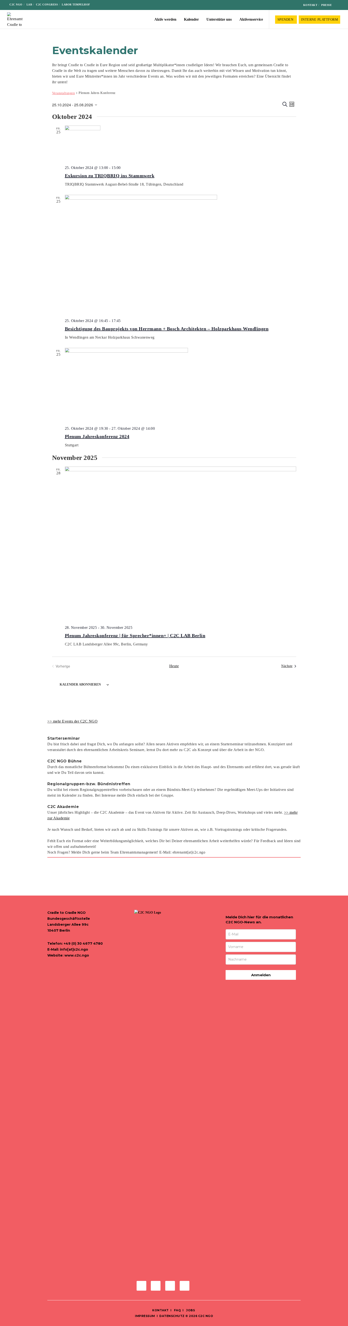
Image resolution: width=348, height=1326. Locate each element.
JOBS (190, 1310)
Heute (174, 666)
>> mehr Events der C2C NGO (72, 721)
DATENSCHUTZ (172, 1316)
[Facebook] (272, 5)
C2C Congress (47, 4)
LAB (29, 4)
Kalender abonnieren (80, 684)
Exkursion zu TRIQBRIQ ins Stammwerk (110, 175)
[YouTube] (294, 5)
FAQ (177, 1310)
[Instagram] (279, 5)
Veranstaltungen (63, 93)
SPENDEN (285, 19)
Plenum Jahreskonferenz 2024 (97, 436)
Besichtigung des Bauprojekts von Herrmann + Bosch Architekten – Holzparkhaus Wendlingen (167, 328)
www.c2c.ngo (76, 955)
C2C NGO (15, 4)
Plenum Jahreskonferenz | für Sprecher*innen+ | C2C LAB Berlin (135, 635)
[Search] (338, 5)
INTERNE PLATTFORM (319, 19)
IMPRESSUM (145, 1316)
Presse (326, 5)
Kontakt (310, 5)
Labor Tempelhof (76, 4)
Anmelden (261, 975)
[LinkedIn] (287, 5)
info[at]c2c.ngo (74, 949)
